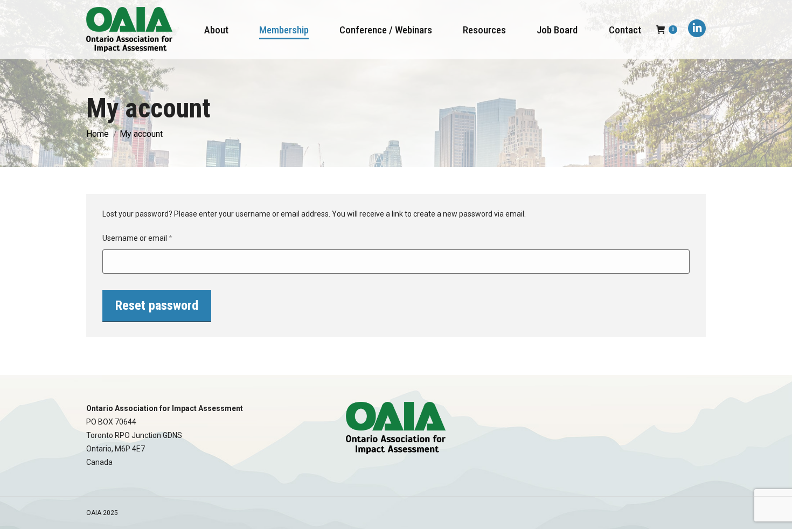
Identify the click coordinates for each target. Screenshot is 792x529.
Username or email (152, 237)
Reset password (156, 305)
